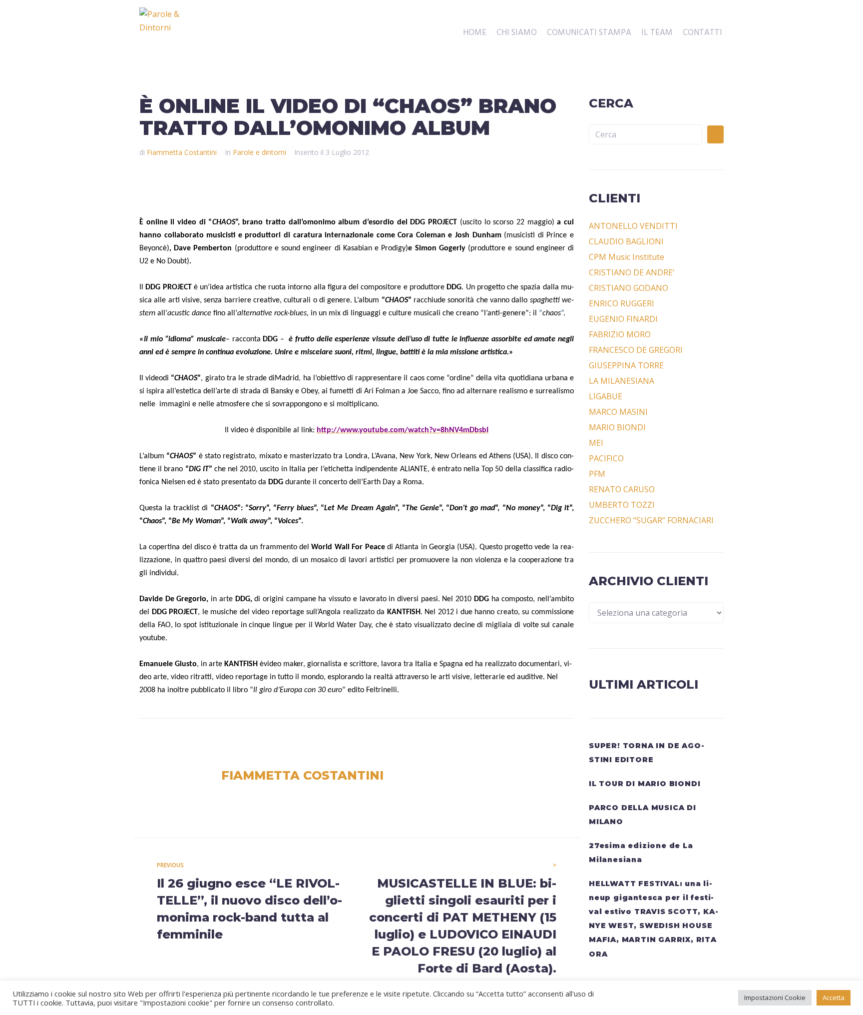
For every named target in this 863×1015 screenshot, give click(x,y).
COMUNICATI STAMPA (589, 33)
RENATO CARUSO (622, 489)
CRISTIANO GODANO (628, 287)
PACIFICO (606, 458)
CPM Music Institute (626, 256)
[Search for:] (645, 134)
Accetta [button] (834, 997)
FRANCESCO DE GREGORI (636, 349)
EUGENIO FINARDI (623, 318)
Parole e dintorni (259, 152)
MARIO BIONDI (617, 427)
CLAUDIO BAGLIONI (626, 241)
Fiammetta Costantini (182, 152)
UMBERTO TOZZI (622, 504)
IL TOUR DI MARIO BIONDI (644, 783)
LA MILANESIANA (621, 380)
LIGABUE (605, 396)
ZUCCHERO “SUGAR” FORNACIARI (651, 520)
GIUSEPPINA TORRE (626, 365)
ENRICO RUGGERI (621, 303)
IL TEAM (657, 33)
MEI (596, 442)
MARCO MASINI (618, 411)
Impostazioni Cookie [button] (775, 997)
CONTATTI (702, 33)
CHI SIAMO (516, 33)
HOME (474, 33)
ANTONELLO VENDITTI (633, 225)
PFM (597, 473)
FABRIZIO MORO (620, 334)
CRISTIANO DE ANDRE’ (631, 272)
